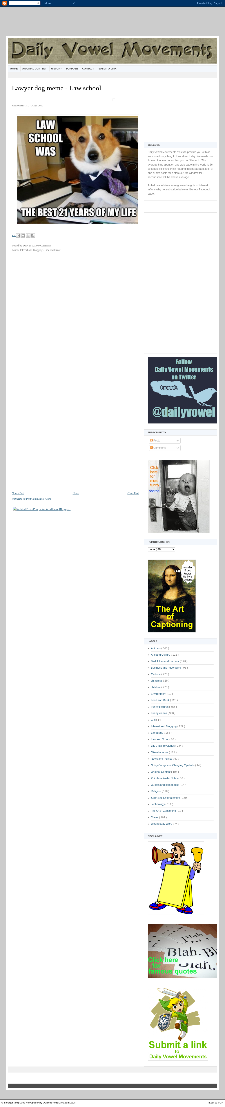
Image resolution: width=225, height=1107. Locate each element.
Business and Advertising (166, 667)
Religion (156, 791)
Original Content (34, 68)
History (56, 68)
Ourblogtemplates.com (56, 1102)
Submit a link (107, 68)
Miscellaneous (160, 752)
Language (157, 732)
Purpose (72, 68)
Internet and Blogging (164, 726)
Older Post (133, 493)
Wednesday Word (162, 823)
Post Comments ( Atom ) (39, 498)
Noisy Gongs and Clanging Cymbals (173, 765)
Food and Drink (160, 700)
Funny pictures (160, 706)
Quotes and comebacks (165, 784)
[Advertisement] (112, 24)
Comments (159, 447)
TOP (221, 1102)
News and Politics (162, 758)
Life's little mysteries (163, 745)
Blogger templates (15, 1102)
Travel (155, 817)
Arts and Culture (161, 654)
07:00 (35, 245)
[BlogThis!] (23, 235)
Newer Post (18, 493)
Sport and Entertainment (166, 797)
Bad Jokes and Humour (165, 661)
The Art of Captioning (164, 810)
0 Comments (44, 245)
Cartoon (156, 674)
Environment (159, 693)
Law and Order (160, 739)
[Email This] (18, 235)
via (14, 235)
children (156, 687)
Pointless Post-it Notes (164, 778)
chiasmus (157, 680)
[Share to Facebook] (33, 235)
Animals (156, 648)
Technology (158, 804)
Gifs (153, 719)
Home (14, 68)
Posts (156, 440)
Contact (88, 68)
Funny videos (159, 713)
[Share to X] (28, 235)
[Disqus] (75, 313)
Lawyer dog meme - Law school (56, 88)
